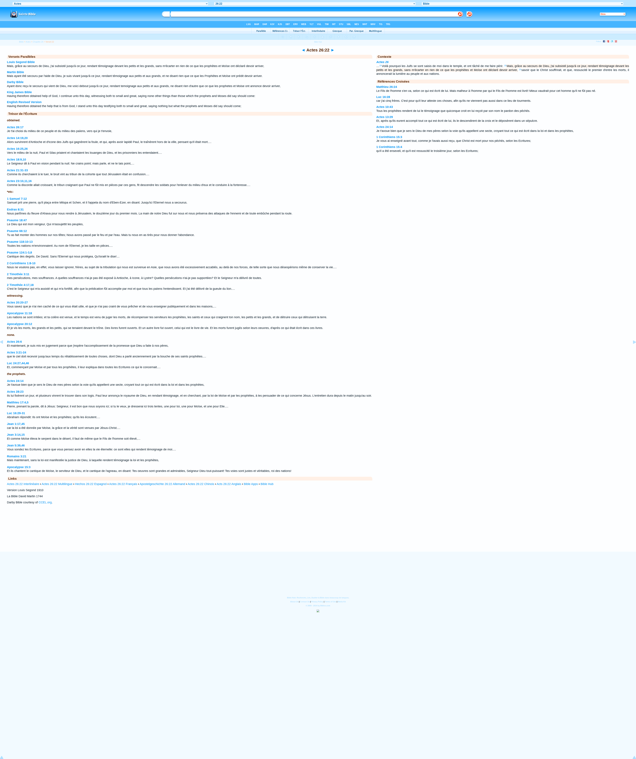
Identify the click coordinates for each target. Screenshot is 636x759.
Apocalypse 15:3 (18, 467)
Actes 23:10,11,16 (19, 181)
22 (505, 66)
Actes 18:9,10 (16, 159)
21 (380, 66)
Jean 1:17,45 (16, 424)
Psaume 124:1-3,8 (19, 252)
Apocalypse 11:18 (19, 313)
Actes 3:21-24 (16, 352)
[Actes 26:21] (4, 349)
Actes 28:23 (15, 391)
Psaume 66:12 (17, 231)
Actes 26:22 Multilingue (57, 484)
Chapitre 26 (38, 42)
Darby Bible (15, 82)
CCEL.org (45, 502)
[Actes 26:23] (632, 349)
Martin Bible (15, 72)
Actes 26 (382, 62)
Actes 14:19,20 (17, 138)
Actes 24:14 (15, 381)
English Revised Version (24, 102)
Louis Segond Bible (21, 62)
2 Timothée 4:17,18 (20, 285)
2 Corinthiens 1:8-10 (21, 263)
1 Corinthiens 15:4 (389, 147)
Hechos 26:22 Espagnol (91, 484)
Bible (21, 42)
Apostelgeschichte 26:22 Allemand (162, 484)
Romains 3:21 (16, 456)
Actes (28, 42)
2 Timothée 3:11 (18, 274)
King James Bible (19, 92)
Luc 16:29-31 (16, 413)
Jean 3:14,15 (16, 434)
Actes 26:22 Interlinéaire (23, 484)
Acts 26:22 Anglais (229, 484)
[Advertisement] (318, 531)
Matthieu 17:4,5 (17, 402)
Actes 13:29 (384, 117)
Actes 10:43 (384, 107)
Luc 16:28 (383, 97)
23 (520, 69)
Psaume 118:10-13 (20, 241)
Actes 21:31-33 (17, 170)
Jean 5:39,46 (16, 445)
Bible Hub (267, 484)
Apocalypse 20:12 (19, 324)
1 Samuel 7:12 (17, 198)
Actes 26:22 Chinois (201, 484)
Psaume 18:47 (17, 220)
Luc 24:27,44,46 (18, 363)
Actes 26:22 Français (123, 484)
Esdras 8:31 (15, 209)
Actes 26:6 (14, 341)
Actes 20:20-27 (17, 302)
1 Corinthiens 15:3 (389, 137)
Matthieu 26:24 (386, 87)
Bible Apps (251, 484)
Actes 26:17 (15, 127)
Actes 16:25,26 (17, 148)
